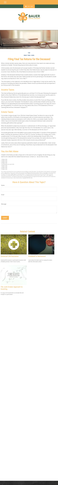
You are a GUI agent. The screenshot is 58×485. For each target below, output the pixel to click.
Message (3, 204)
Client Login (30, 6)
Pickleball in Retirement (37, 256)
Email (2, 194)
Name (3, 185)
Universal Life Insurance (9, 256)
